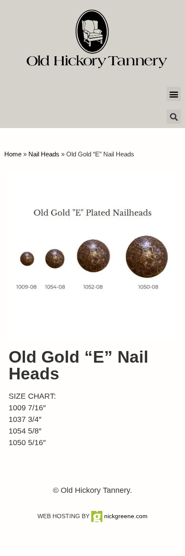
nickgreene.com (125, 516)
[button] (173, 94)
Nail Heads (43, 154)
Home (13, 154)
